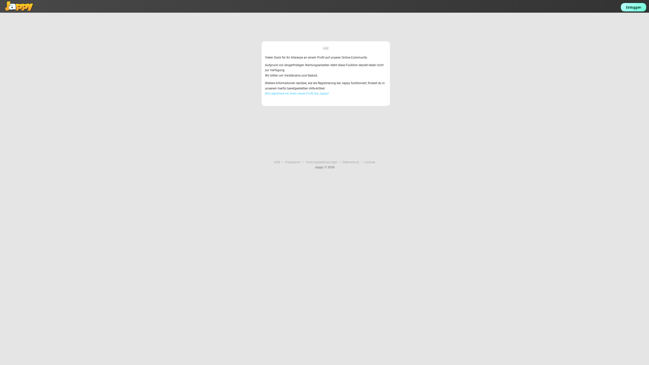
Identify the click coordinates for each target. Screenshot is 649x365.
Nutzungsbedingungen (321, 162)
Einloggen (633, 7)
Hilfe (277, 162)
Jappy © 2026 (325, 167)
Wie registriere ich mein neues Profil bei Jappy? (297, 93)
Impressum (293, 162)
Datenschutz (350, 162)
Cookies (369, 162)
